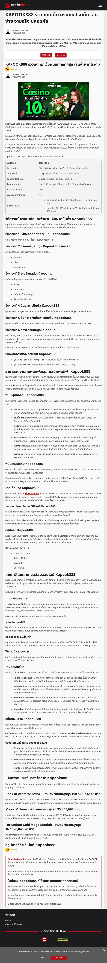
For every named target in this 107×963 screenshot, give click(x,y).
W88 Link (46, 55)
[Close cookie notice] (104, 950)
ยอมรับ (59, 957)
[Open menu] (100, 5)
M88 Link (61, 55)
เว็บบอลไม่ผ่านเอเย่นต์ (16, 859)
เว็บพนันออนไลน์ (32, 493)
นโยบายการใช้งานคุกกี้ (13, 924)
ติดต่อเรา (9, 920)
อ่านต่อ (44, 958)
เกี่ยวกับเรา (10, 914)
